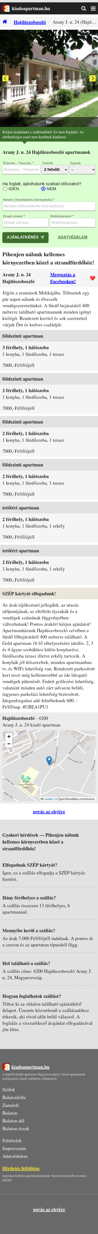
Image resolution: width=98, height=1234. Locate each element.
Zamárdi (10, 1105)
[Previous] (5, 78)
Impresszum (14, 1148)
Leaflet (48, 799)
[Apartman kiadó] (6, 8)
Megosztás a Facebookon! (63, 278)
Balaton (9, 1113)
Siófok (8, 1089)
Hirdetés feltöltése (21, 1168)
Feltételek (12, 1140)
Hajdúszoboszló (30, 22)
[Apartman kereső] (86, 8)
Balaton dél (13, 1120)
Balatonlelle (14, 1097)
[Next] (92, 78)
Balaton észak (15, 1128)
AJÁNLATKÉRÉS (23, 237)
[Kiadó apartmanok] (3, 22)
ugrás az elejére (49, 811)
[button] (49, 761)
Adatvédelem (72, 237)
